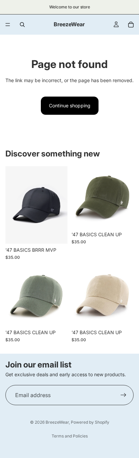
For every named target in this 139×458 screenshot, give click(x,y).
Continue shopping (69, 105)
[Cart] (130, 24)
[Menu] (8, 24)
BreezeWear (57, 422)
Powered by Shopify (90, 422)
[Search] (22, 24)
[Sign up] (123, 395)
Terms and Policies (70, 435)
